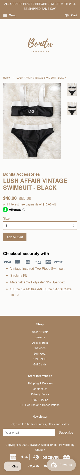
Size (6, 218)
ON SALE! (40, 359)
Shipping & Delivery (40, 383)
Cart (73, 15)
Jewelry (40, 337)
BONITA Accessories (43, 445)
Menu (12, 15)
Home (6, 77)
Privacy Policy (40, 394)
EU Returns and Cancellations (40, 405)
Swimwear (40, 353)
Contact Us (40, 389)
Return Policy (40, 399)
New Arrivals (40, 332)
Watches (40, 348)
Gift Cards (40, 364)
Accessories (40, 343)
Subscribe (66, 432)
